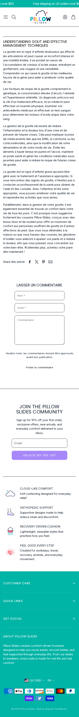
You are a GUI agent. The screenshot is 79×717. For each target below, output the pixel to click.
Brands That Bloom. (56, 708)
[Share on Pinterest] (43, 262)
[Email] (50, 262)
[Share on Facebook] (30, 262)
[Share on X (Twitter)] (37, 262)
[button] (5, 17)
